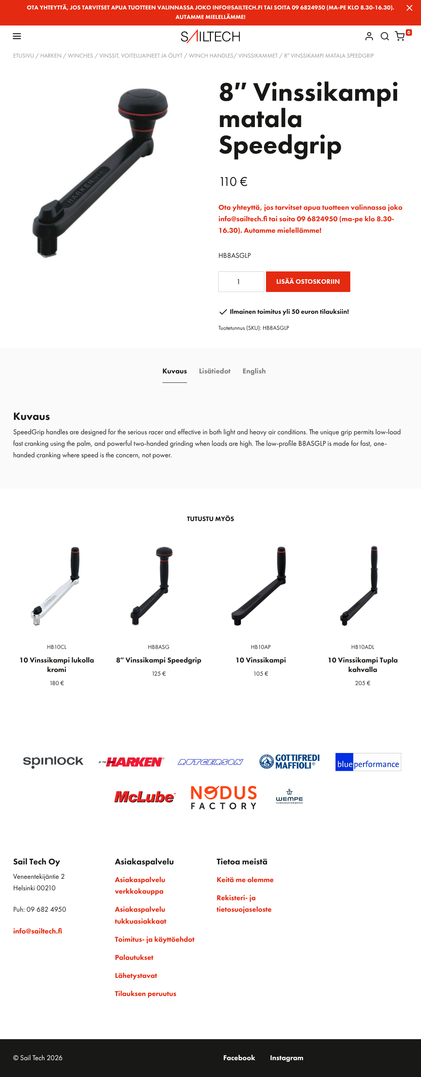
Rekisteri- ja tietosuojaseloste (244, 904)
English (254, 371)
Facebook (239, 1058)
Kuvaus (174, 371)
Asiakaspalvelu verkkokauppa (140, 885)
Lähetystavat (136, 975)
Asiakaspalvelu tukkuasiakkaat (141, 915)
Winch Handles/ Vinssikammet (233, 56)
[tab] (174, 372)
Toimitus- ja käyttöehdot (154, 939)
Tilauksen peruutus (145, 993)
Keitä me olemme (245, 880)
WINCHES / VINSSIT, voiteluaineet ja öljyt (125, 56)
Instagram (286, 1058)
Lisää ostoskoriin (308, 281)
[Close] (409, 8)
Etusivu (23, 56)
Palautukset (134, 957)
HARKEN (51, 56)
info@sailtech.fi (37, 931)
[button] (17, 36)
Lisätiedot (215, 371)
